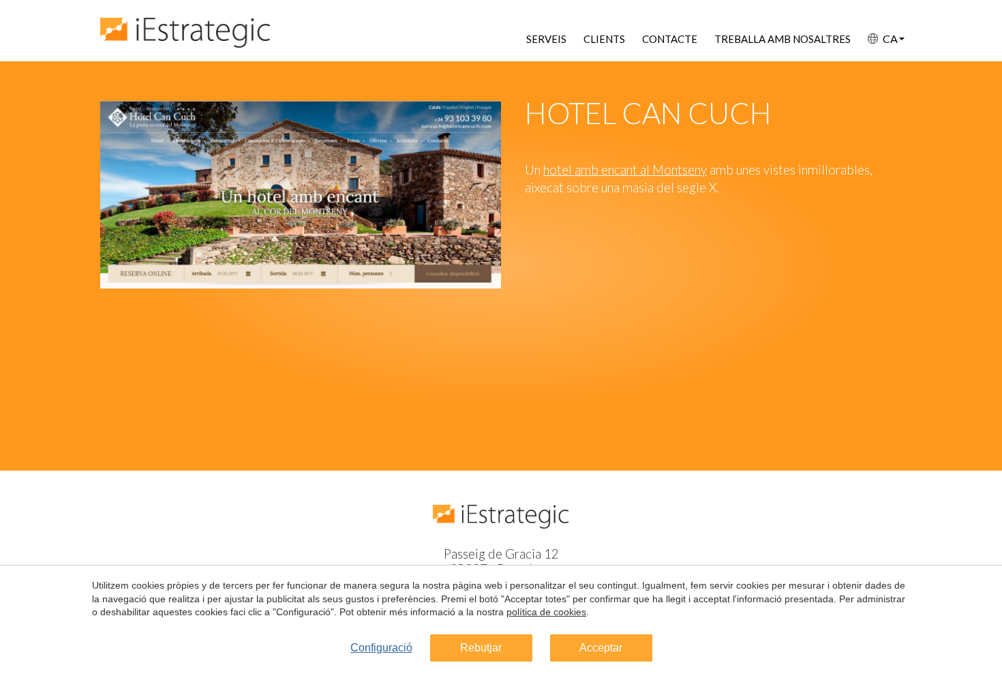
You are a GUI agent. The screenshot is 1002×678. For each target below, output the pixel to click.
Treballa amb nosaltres (782, 39)
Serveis (546, 39)
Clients (604, 39)
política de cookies (546, 611)
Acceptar (600, 647)
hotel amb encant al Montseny (625, 169)
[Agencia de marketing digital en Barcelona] (185, 25)
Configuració (381, 647)
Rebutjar (481, 647)
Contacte (669, 39)
